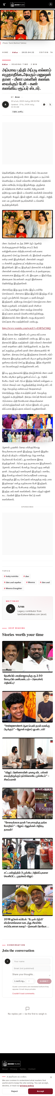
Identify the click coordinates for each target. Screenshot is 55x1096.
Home (5, 52)
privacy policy (27, 1086)
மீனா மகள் (45, 582)
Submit (44, 981)
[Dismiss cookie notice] (51, 1077)
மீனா (26, 576)
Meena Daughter (13, 588)
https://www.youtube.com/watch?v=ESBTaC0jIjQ (26, 328)
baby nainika (11, 576)
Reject (14, 1091)
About (5, 1069)
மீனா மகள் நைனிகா (12, 582)
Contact (31, 1069)
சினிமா (15, 52)
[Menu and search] (4, 4)
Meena (30, 582)
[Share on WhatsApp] (44, 104)
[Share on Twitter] (50, 104)
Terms (23, 1069)
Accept (40, 1091)
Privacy (13, 1069)
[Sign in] (51, 4)
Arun (17, 97)
